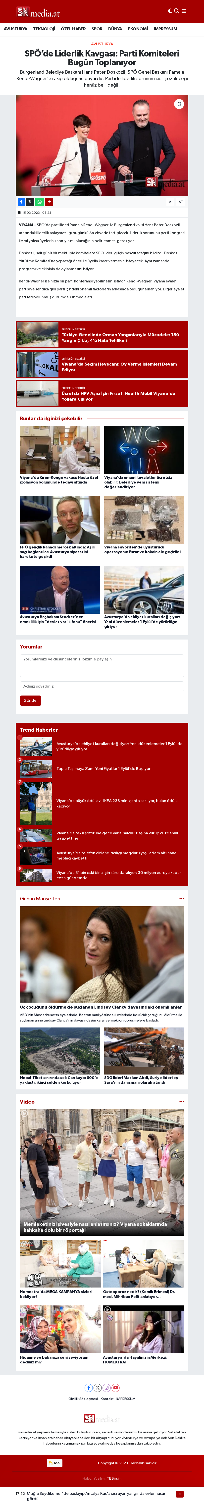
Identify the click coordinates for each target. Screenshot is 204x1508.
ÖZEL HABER (73, 29)
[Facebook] (89, 1388)
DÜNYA (115, 29)
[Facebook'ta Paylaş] (21, 202)
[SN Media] (38, 11)
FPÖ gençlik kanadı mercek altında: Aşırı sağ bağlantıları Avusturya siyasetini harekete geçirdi (57, 552)
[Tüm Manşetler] (181, 899)
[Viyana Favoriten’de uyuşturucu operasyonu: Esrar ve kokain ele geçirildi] (144, 520)
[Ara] (176, 11)
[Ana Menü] (184, 11)
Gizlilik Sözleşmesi (83, 1399)
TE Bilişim (114, 1478)
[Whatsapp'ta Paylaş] (39, 202)
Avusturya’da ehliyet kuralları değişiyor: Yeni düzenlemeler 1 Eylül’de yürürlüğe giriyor (142, 621)
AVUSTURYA (15, 29)
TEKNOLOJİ (44, 29)
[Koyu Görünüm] (170, 11)
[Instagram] (106, 1388)
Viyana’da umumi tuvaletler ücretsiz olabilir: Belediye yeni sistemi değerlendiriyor (138, 482)
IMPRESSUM (165, 29)
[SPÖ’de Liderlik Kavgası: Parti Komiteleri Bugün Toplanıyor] (102, 145)
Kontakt (107, 1399)
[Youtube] (115, 1388)
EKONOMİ (138, 29)
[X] (98, 1388)
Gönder (30, 701)
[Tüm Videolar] (181, 1102)
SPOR (97, 29)
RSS (56, 1463)
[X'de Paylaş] (30, 202)
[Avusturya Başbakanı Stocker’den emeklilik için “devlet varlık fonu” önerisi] (60, 590)
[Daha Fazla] (49, 202)
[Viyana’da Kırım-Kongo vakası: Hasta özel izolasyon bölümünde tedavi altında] (60, 450)
